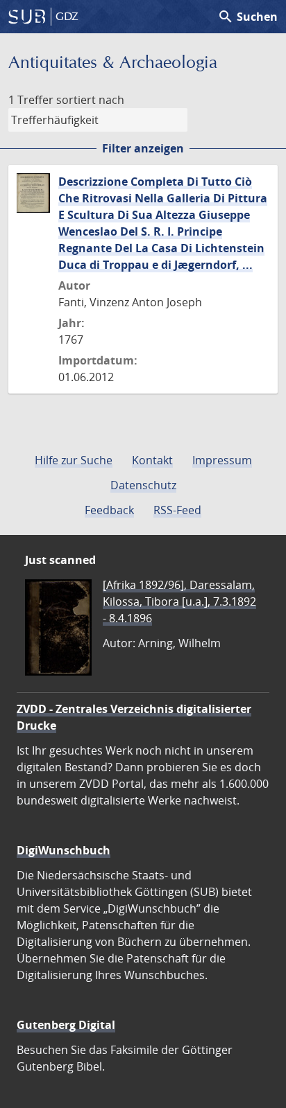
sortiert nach (90, 99)
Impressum (222, 460)
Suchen (247, 16)
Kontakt (152, 460)
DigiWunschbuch (63, 850)
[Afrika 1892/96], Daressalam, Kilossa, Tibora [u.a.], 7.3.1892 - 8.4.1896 (179, 601)
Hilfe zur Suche (73, 460)
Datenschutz (143, 485)
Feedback (109, 510)
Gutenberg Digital (66, 1024)
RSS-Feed (177, 510)
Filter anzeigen (143, 148)
